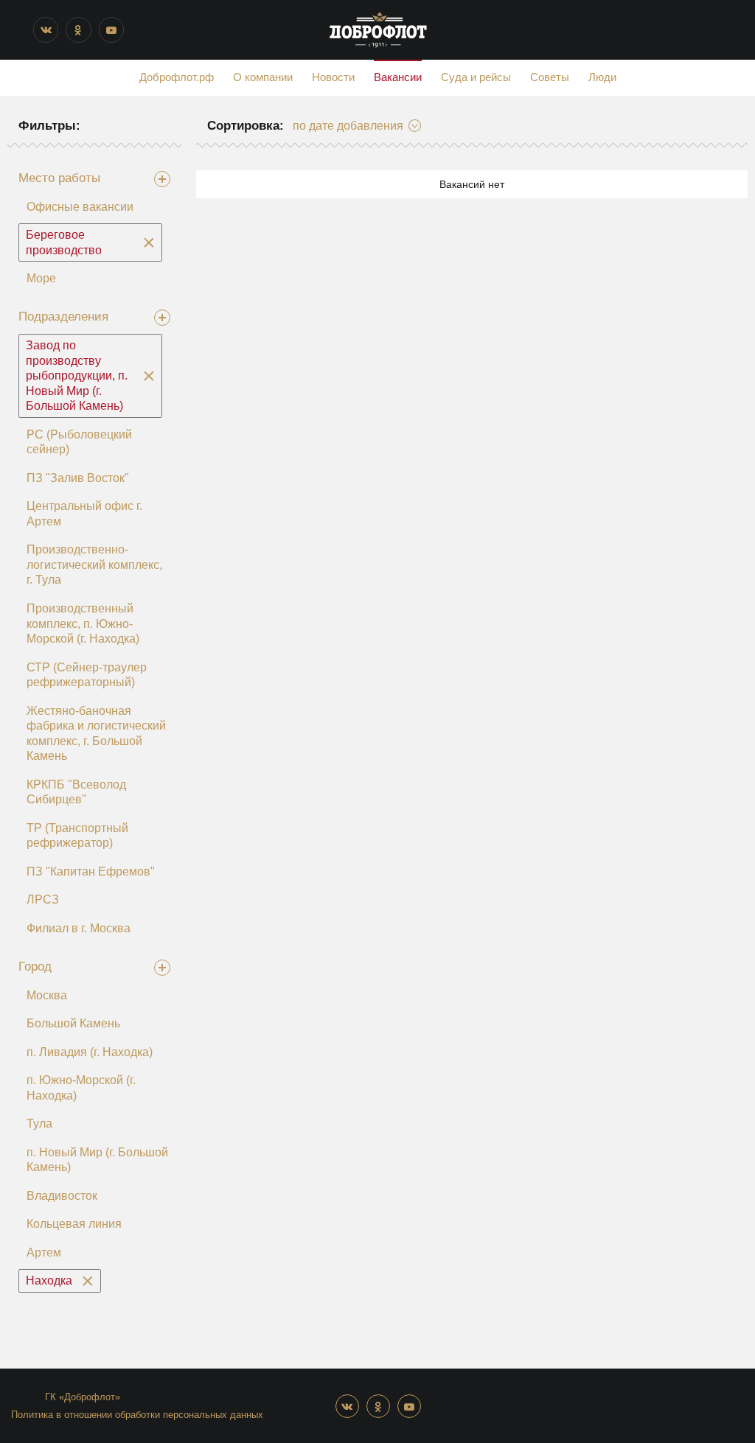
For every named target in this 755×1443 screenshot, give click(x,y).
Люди (602, 77)
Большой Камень (73, 1023)
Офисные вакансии (80, 206)
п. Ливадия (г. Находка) (90, 1052)
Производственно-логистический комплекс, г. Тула (94, 564)
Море (41, 278)
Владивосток (62, 1195)
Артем (44, 1252)
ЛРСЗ (43, 899)
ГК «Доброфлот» (82, 1396)
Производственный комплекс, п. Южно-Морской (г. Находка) (83, 623)
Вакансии (398, 77)
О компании (263, 77)
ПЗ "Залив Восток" (78, 478)
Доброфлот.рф (176, 77)
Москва (47, 995)
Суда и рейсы (476, 77)
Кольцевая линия (74, 1223)
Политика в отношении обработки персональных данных (137, 1414)
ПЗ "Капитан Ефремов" (91, 871)
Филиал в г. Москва (79, 928)
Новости (333, 77)
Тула (39, 1123)
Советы (549, 77)
